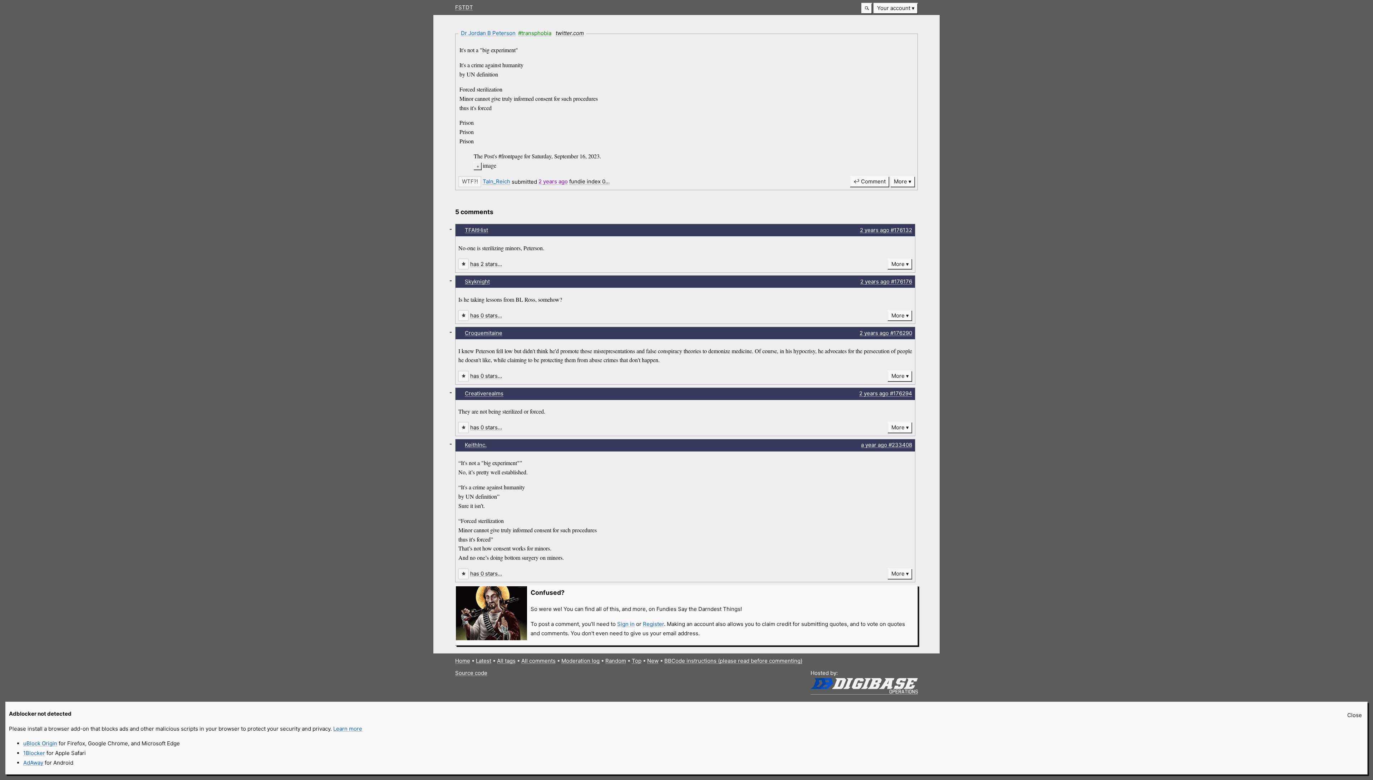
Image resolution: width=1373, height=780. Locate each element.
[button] (866, 8)
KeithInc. (476, 444)
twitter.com (570, 33)
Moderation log (580, 660)
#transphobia (534, 33)
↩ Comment (869, 181)
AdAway (33, 762)
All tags (506, 660)
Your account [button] (893, 8)
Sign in (626, 624)
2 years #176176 (886, 281)
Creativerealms (484, 393)
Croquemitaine (483, 333)
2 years (553, 181)
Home (462, 660)
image (489, 165)
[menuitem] (895, 8)
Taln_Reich (496, 181)
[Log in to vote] (469, 181)
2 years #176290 (886, 333)
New (653, 660)
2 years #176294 (885, 393)
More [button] (900, 181)
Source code (471, 673)
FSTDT (464, 7)
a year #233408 (886, 444)
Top (636, 660)
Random (615, 660)
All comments (538, 660)
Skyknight (477, 281)
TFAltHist (476, 230)
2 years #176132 (886, 230)
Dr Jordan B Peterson (488, 33)
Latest (483, 660)
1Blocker (34, 753)
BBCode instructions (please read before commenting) (733, 660)
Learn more (347, 728)
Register (653, 624)
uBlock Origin (40, 743)
